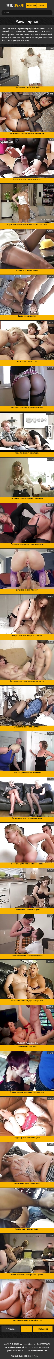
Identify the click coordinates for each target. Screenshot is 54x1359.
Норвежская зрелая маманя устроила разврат (27, 864)
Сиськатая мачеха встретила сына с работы (27, 955)
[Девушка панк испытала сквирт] (27, 569)
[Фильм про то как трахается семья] (27, 432)
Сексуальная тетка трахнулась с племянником (27, 499)
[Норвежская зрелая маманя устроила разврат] (27, 843)
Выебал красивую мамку (27, 316)
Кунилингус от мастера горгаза (27, 270)
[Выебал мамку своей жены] (27, 1025)
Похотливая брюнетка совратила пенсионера (27, 407)
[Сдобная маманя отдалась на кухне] (27, 888)
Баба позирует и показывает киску (27, 88)
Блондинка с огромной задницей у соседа (27, 1320)
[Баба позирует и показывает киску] (27, 66)
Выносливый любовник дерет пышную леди (27, 1001)
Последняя (43, 1329)
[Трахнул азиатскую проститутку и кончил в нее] (27, 112)
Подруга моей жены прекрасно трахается (27, 635)
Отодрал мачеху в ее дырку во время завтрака (27, 1092)
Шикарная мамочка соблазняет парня (27, 727)
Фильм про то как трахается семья (27, 453)
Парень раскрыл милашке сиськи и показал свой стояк (27, 225)
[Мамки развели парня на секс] (27, 340)
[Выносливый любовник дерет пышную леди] (27, 979)
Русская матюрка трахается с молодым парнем (27, 681)
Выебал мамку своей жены (27, 1046)
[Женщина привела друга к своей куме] (27, 751)
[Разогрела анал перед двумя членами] (27, 1162)
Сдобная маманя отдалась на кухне (27, 909)
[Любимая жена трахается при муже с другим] (27, 1253)
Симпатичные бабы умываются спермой (27, 179)
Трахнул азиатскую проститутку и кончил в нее (27, 133)
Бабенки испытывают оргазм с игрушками (27, 818)
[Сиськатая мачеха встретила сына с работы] (27, 934)
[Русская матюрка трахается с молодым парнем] (27, 660)
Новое (42, 5)
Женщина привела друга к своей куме (27, 772)
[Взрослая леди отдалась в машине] (27, 1208)
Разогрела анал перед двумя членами (27, 1183)
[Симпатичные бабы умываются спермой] (27, 158)
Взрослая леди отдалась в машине (27, 1229)
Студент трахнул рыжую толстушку (27, 1138)
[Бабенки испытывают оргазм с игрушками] (27, 797)
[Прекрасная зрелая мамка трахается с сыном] (27, 523)
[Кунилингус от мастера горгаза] (27, 249)
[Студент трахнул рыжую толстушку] (27, 1116)
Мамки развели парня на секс (27, 362)
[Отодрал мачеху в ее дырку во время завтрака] (27, 1071)
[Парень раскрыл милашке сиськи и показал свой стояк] (27, 203)
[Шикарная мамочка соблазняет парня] (27, 706)
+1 (26, 1329)
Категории (31, 5)
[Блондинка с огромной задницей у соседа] (27, 1299)
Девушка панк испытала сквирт (27, 590)
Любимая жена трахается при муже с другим (27, 1275)
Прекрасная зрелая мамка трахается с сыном (27, 544)
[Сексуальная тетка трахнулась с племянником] (27, 477)
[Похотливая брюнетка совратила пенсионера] (27, 386)
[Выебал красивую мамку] (27, 295)
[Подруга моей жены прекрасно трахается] (27, 614)
